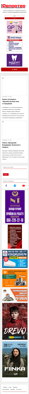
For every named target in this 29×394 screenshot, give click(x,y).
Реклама (12, 389)
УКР (14, 16)
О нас (10, 387)
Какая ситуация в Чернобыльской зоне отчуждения (10, 101)
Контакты (19, 389)
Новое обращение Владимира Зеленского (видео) (11, 145)
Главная (5, 387)
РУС (14, 18)
